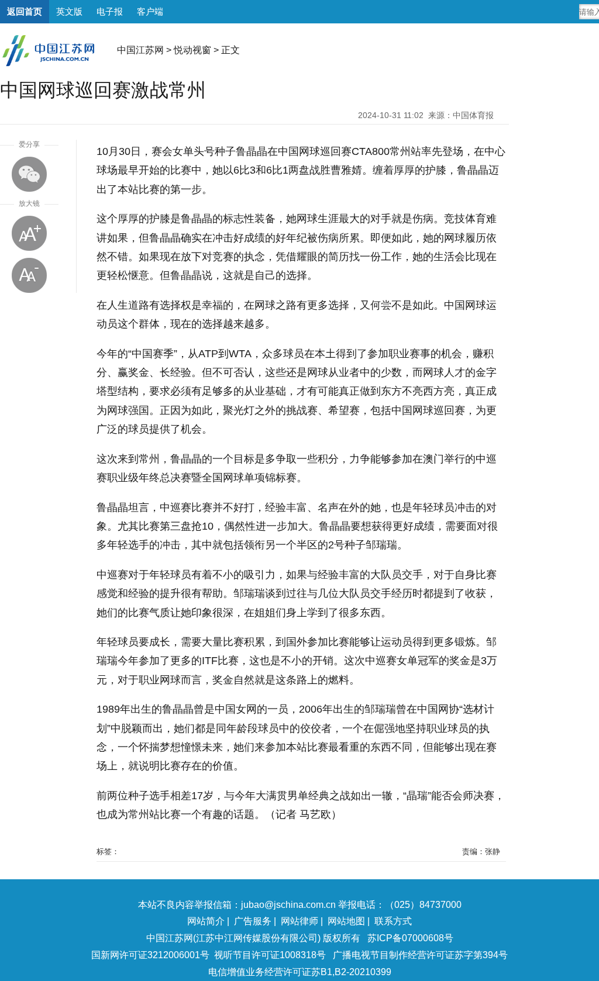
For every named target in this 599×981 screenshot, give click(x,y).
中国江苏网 (140, 50)
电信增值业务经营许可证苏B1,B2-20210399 (299, 972)
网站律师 (299, 921)
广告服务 (252, 921)
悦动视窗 (192, 50)
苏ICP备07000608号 (410, 938)
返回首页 (24, 11)
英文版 (69, 11)
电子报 (110, 11)
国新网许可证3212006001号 (150, 955)
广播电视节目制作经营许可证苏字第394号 (420, 955)
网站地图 (346, 921)
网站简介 (206, 921)
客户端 (150, 11)
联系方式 (393, 921)
